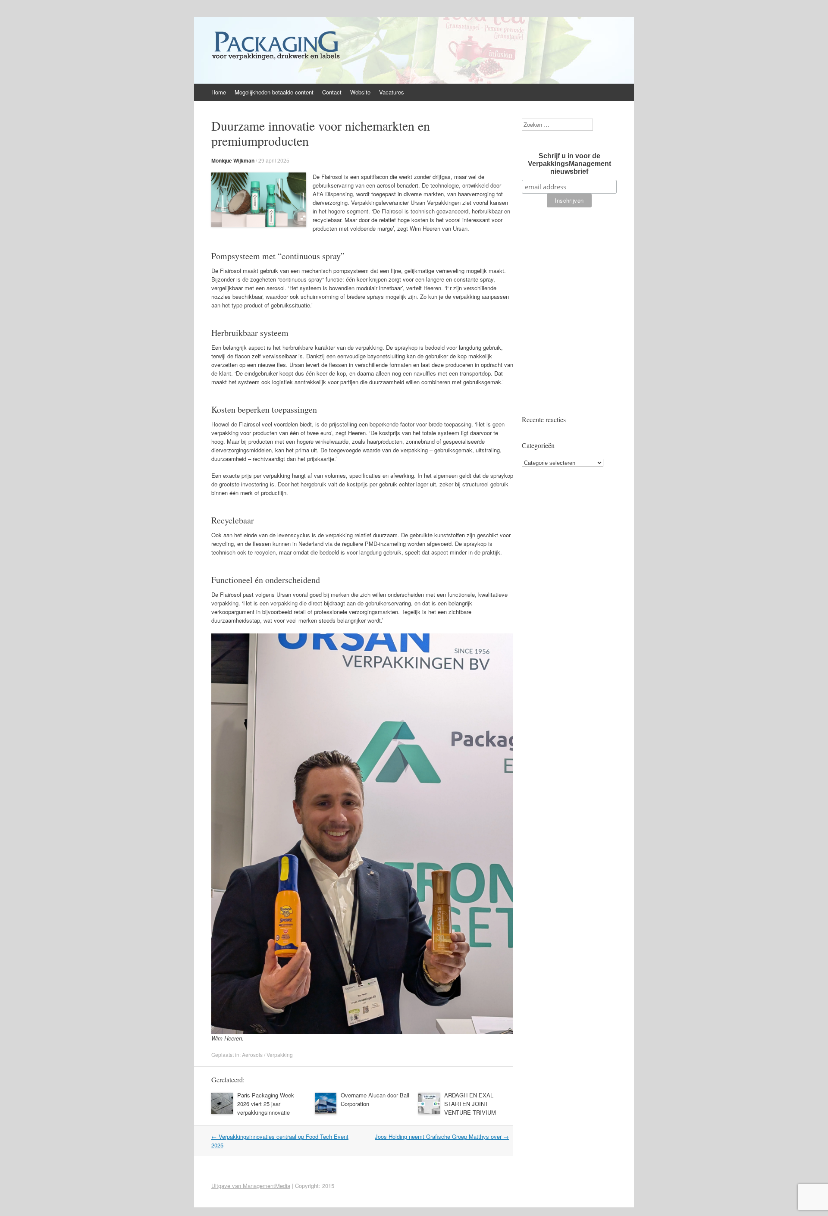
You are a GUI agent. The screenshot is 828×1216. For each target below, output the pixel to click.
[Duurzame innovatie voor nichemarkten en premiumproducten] (258, 224)
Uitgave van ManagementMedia (250, 1186)
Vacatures (391, 92)
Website (360, 92)
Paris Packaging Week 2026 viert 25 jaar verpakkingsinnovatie (265, 1103)
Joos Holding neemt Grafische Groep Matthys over (442, 1136)
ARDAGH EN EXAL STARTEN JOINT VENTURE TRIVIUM (470, 1103)
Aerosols (252, 1054)
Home (218, 92)
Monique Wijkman (232, 160)
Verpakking (280, 1054)
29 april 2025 (273, 160)
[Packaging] (275, 60)
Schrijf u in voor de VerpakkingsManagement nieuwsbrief (569, 163)
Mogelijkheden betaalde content (274, 92)
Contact (332, 92)
